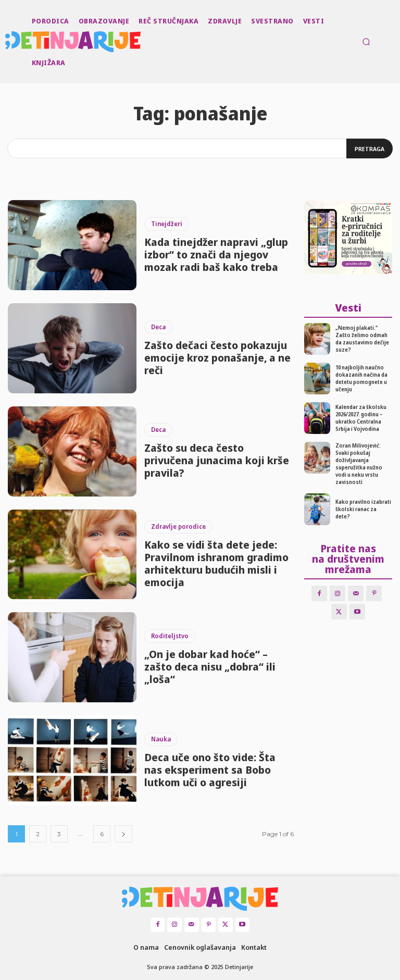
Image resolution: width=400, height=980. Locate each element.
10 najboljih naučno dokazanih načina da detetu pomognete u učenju (361, 378)
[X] (339, 611)
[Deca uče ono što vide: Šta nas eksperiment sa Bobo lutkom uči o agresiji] (72, 760)
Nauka (161, 739)
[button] (366, 41)
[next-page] (123, 833)
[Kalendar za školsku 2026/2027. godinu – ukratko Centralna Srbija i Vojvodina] (317, 418)
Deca (158, 326)
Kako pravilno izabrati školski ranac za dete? (363, 509)
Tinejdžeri (166, 223)
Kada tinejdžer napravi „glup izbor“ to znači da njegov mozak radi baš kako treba (216, 254)
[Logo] (6, 41)
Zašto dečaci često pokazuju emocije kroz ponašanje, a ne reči (217, 357)
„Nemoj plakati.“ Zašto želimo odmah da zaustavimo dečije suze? (362, 338)
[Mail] (356, 593)
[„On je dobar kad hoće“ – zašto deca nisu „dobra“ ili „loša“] (72, 657)
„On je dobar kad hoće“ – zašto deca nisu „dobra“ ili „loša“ (210, 666)
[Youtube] (357, 611)
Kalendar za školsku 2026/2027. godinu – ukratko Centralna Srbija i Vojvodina (360, 417)
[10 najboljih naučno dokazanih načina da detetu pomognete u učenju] (317, 378)
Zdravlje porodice (178, 526)
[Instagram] (337, 593)
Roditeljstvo (170, 635)
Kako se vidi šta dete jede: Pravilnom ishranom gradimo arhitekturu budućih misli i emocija (216, 563)
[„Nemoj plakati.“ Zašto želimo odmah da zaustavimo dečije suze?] (317, 339)
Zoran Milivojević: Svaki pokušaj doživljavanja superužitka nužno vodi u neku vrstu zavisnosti (358, 464)
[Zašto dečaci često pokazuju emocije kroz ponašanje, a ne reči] (72, 348)
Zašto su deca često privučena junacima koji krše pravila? (216, 460)
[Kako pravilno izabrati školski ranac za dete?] (317, 509)
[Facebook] (319, 593)
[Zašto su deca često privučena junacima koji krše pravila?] (72, 451)
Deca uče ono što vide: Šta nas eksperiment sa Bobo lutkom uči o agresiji (210, 769)
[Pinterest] (374, 593)
